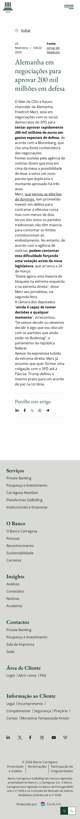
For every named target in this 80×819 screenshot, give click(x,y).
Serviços (15, 470)
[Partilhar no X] (32, 410)
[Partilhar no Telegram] (47, 410)
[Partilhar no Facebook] (24, 410)
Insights (15, 576)
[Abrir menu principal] (69, 7)
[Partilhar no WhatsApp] (40, 410)
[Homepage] (8, 7)
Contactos (17, 621)
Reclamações (37, 766)
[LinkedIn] (9, 737)
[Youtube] (54, 737)
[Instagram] (43, 737)
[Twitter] (20, 737)
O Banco (15, 523)
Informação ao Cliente (30, 695)
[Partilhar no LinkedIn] (17, 410)
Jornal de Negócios (53, 50)
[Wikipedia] (65, 737)
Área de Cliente (23, 667)
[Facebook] (31, 737)
